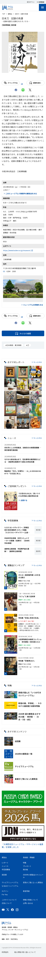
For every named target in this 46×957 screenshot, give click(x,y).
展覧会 (10, 14)
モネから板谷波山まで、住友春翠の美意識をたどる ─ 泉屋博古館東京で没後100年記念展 (22, 460)
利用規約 (5, 952)
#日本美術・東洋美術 (13, 345)
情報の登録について (30, 900)
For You (5, 894)
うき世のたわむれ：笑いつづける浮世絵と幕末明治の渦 (29, 494)
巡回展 (18, 741)
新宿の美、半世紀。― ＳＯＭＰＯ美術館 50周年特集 (30, 704)
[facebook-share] (15, 90)
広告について (7, 903)
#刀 (27, 345)
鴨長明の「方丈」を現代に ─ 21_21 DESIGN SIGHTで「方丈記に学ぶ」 (22, 472)
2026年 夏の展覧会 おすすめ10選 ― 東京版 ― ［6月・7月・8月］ (29, 716)
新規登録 (26, 891)
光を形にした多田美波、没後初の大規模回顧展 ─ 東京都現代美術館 (22, 448)
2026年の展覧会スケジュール (33, 876)
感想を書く (37, 83)
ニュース (5, 866)
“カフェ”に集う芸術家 (26, 596)
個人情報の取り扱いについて (25, 952)
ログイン (5, 891)
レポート (5, 863)
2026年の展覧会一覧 (23, 753)
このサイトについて (9, 900)
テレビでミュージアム (24, 766)
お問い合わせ (28, 903)
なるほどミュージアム (10, 886)
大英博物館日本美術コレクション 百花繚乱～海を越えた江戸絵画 (30, 640)
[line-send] (23, 90)
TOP (3, 14)
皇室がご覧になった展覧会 (26, 778)
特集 (24, 863)
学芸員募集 (6, 869)
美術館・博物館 (29, 857)
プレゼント (27, 866)
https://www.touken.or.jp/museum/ (17, 250)
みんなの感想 (25, 333)
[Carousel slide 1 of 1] (23, 70)
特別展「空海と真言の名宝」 (29, 618)
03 (4, 271)
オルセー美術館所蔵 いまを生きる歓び (29, 576)
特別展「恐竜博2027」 (26, 661)
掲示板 (25, 869)
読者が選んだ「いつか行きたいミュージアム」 (29, 694)
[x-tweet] (30, 90)
